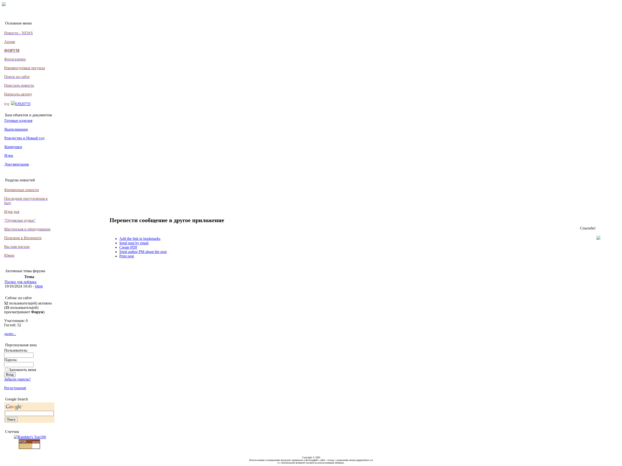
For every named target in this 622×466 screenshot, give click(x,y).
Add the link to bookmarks (139, 239)
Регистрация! (15, 388)
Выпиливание (16, 129)
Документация (16, 164)
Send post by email (133, 243)
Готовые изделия (18, 121)
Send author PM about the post (143, 252)
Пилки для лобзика (20, 282)
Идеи (8, 155)
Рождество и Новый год (24, 138)
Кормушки (13, 147)
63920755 (23, 104)
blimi (39, 286)
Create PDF (128, 247)
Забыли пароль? (17, 379)
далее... (10, 334)
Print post (126, 256)
